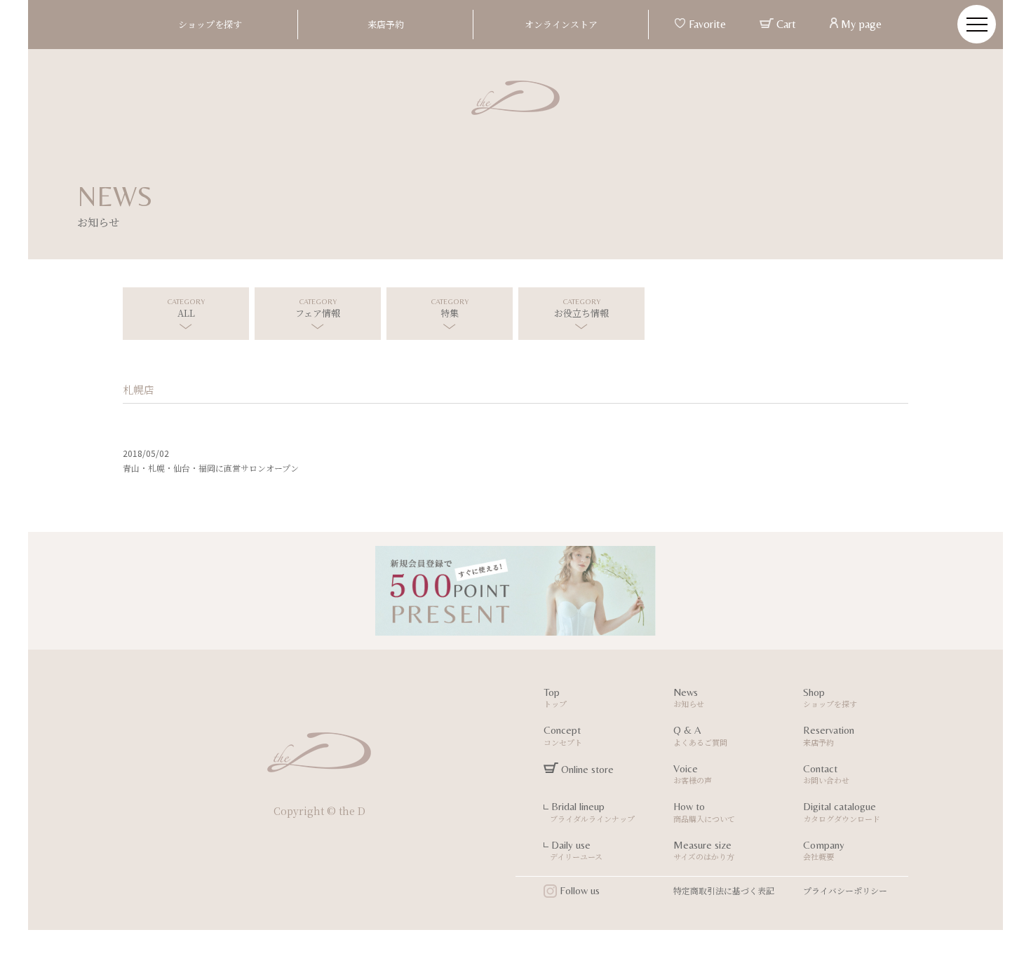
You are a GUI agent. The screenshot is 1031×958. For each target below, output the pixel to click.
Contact (826, 774)
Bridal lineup (589, 812)
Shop (830, 698)
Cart (785, 24)
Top (555, 698)
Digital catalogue (841, 812)
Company (823, 851)
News (688, 698)
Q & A (700, 736)
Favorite (706, 24)
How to (704, 812)
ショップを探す (210, 24)
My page (860, 24)
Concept (563, 736)
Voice (692, 774)
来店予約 (386, 24)
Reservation (828, 736)
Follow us (578, 890)
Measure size (703, 851)
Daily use (573, 851)
